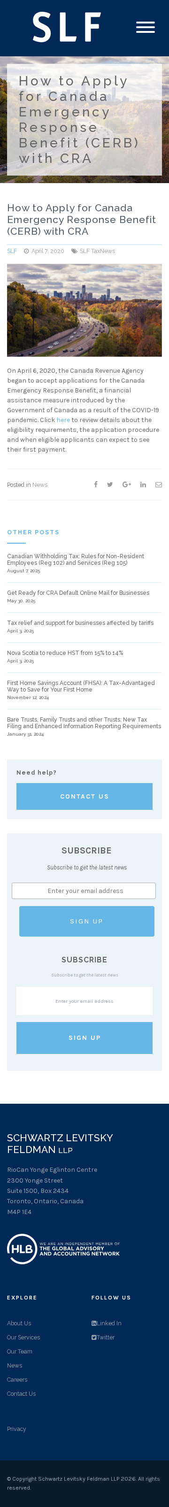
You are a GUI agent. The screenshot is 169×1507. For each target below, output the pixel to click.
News (39, 484)
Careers (17, 1379)
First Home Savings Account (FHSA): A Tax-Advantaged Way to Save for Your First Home (81, 686)
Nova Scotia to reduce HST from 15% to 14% (65, 653)
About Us (19, 1323)
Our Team (19, 1351)
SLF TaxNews (97, 250)
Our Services (23, 1337)
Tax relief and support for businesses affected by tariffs (80, 623)
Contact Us (84, 796)
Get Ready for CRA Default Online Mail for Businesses (78, 593)
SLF (12, 250)
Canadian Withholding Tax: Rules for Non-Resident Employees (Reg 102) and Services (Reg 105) (75, 559)
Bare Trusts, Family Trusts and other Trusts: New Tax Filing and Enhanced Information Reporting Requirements (84, 723)
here (63, 420)
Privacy (16, 1428)
